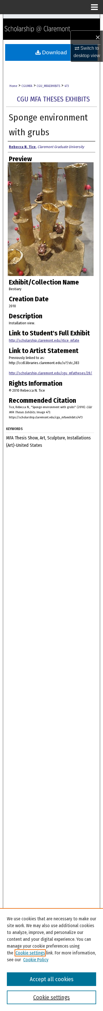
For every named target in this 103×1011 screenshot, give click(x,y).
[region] (51, 959)
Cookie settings (30, 953)
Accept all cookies (52, 979)
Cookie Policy (35, 959)
